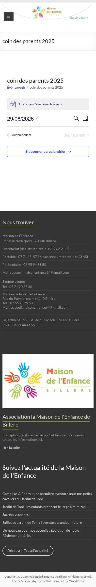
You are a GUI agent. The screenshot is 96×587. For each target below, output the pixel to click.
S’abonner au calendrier (45, 151)
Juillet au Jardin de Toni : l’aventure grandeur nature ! (43, 522)
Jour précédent (21, 135)
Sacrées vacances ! (16, 514)
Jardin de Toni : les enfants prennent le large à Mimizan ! (45, 507)
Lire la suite (11, 447)
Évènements (16, 87)
